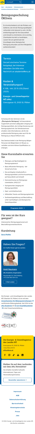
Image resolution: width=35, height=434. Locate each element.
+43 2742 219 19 (9, 348)
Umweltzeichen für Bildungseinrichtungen (16, 301)
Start (2, 7)
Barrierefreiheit (17, 404)
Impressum (18, 392)
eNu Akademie (8, 7)
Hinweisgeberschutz (17, 408)
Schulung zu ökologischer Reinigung (9, 9)
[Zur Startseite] (2, 2)
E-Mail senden (10, 282)
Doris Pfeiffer (6, 235)
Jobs (17, 416)
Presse (17, 412)
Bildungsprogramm (18, 7)
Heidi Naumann (10, 269)
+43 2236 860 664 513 (10, 278)
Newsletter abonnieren (17, 380)
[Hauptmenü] (32, 2)
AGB (17, 396)
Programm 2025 (17, 208)
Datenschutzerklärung (17, 400)
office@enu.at (8, 350)
